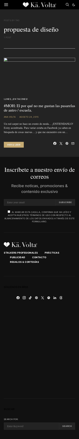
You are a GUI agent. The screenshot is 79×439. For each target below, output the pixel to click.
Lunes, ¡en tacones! (16, 99)
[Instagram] (24, 297)
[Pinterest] (36, 297)
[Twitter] (42, 297)
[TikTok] (30, 297)
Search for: (11, 419)
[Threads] (61, 297)
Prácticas (52, 252)
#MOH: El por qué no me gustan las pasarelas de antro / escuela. (39, 108)
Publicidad (17, 257)
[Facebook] (18, 297)
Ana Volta (10, 117)
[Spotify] (48, 297)
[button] (73, 4)
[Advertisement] (39, 349)
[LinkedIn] (55, 297)
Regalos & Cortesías (24, 261)
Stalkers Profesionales (21, 252)
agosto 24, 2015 (29, 117)
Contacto (39, 257)
